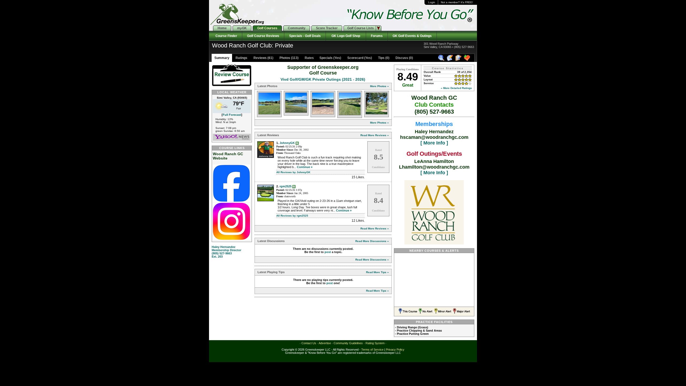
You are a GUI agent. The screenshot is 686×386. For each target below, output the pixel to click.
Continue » (304, 167)
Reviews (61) (263, 58)
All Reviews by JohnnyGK (293, 172)
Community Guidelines (348, 343)
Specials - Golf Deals (305, 36)
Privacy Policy (395, 349)
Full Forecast (232, 114)
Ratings (241, 58)
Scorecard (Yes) (359, 58)
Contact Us (308, 343)
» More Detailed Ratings (456, 88)
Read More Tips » (377, 272)
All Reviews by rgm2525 (292, 215)
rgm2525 (285, 186)
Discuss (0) (404, 58)
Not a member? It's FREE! (457, 2)
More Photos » (379, 86)
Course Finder (225, 36)
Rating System (375, 343)
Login (431, 2)
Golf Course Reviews (263, 36)
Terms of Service (372, 349)
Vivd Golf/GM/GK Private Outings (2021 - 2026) (323, 79)
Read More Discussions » (372, 241)
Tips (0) (383, 58)
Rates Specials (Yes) (322, 58)
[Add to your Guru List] (297, 142)
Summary (221, 58)
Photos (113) (289, 58)
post (328, 252)
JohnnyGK (287, 142)
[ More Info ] (434, 143)
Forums (376, 36)
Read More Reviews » (374, 135)
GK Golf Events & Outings (412, 36)
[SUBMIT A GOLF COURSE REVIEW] (450, 60)
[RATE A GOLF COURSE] (459, 60)
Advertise (325, 343)
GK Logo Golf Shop (346, 36)
